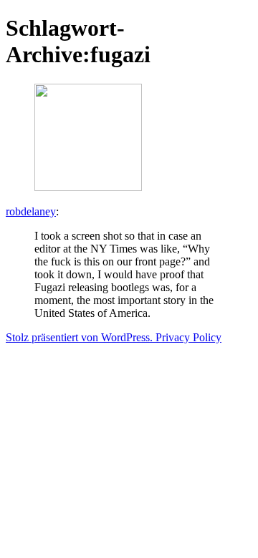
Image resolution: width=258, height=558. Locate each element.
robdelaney (31, 211)
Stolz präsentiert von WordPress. (81, 337)
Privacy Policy (188, 337)
